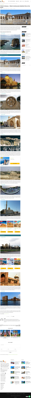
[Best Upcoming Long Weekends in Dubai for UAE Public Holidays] (12, 382)
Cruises (21, 1)
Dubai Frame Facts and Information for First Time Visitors (17, 372)
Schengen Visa (2, 385)
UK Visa (1, 389)
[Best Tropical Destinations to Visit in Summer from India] (23, 363)
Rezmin (1, 8)
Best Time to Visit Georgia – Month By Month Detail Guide (17, 377)
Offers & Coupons (27, 1)
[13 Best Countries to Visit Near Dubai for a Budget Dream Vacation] (12, 367)
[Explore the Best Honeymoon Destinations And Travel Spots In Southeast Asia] (5, 333)
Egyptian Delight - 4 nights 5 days (17, 228)
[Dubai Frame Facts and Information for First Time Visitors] (12, 372)
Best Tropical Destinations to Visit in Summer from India (28, 363)
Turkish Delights (9, 265)
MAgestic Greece (12, 158)
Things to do (17, 1)
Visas (23, 1)
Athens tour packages (2, 155)
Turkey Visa (2, 388)
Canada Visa (2, 386)
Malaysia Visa (2, 384)
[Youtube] (5, 373)
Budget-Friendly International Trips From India (28, 367)
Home (8, 1)
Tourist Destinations (12, 1)
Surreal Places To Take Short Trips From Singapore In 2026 (17, 363)
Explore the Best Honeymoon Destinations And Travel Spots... (5, 337)
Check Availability (15, 163)
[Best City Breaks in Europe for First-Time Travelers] (23, 372)
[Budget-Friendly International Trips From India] (15, 333)
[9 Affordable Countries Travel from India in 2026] (23, 382)
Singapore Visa (2, 387)
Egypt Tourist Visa (2, 235)
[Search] (30, 1)
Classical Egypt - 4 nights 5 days (3, 228)
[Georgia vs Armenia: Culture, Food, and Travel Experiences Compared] (23, 377)
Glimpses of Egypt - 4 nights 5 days (9, 228)
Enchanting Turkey (17, 265)
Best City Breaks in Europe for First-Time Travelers (28, 372)
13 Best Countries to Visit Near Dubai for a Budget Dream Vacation (17, 367)
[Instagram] (2, 373)
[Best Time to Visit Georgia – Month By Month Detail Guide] (12, 377)
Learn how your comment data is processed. (12, 354)
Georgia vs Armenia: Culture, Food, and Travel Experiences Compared (28, 377)
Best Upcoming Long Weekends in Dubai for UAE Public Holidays (17, 382)
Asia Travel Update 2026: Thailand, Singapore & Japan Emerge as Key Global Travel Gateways (27, 51)
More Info (3, 268)
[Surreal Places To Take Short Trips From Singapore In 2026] (12, 363)
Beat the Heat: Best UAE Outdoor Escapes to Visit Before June (28, 34)
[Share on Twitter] (12, 316)
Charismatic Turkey (3, 265)
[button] (1, 334)
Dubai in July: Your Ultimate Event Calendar (27, 45)
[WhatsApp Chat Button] (29, 396)
